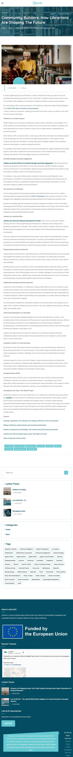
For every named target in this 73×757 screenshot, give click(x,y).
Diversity (59, 556)
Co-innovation (19, 446)
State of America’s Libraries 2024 (14, 438)
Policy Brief (49, 572)
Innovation (41, 446)
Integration (49, 560)
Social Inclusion (10, 579)
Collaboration (9, 553)
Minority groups (9, 572)
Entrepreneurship (10, 560)
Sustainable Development (51, 579)
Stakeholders (36, 579)
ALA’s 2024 (22, 108)
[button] (36, 672)
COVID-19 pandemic (38, 196)
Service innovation (54, 575)
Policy (41, 572)
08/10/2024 (12, 88)
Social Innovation (20, 449)
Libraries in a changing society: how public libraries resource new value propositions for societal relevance (19, 490)
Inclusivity (30, 560)
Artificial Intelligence (26, 549)
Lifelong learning (10, 568)
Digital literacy (30, 446)
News (24, 88)
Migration (56, 568)
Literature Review (23, 568)
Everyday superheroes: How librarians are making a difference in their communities (30, 421)
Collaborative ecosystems (24, 553)
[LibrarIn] (37, 3)
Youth (19, 583)
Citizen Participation (42, 549)
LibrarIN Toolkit (26, 564)
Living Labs (9, 449)
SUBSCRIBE (8, 723)
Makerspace (46, 568)
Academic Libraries (11, 549)
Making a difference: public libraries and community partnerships (24, 425)
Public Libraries (40, 575)
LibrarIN (15, 564)
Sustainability (32, 449)
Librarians (49, 446)
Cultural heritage (58, 553)
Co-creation (9, 446)
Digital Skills (33, 556)
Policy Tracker (28, 575)
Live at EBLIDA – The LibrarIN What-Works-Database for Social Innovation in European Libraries (19, 500)
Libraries (57, 446)
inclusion (21, 560)
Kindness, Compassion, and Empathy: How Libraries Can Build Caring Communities (30, 429)
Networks (33, 572)
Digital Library (9, 556)
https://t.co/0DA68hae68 (13, 665)
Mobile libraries (22, 572)
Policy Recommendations (12, 575)
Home (3, 28)
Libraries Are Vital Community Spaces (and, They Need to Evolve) (25, 434)
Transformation (9, 583)
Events (8, 529)
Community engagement (42, 553)
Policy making (60, 572)
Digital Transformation (47, 556)
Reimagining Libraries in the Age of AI (19, 511)
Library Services (59, 564)
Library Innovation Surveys (42, 564)
